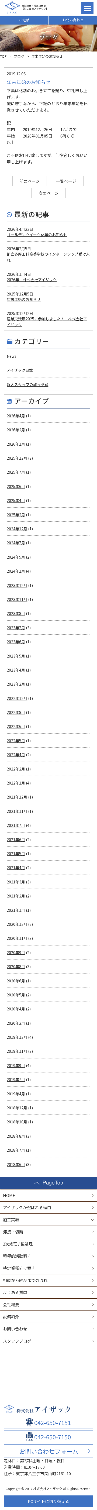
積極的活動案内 (17, 1256)
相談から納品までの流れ (25, 1280)
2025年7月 (16, 472)
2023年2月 (16, 684)
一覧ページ (66, 181)
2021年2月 (16, 896)
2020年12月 (17, 924)
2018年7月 (16, 1150)
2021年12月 (17, 797)
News (11, 356)
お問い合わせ (72, 20)
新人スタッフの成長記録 (27, 384)
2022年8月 (16, 712)
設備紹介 (11, 1316)
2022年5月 (16, 740)
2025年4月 (16, 500)
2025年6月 (16, 486)
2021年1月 (16, 910)
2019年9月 (16, 1065)
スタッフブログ (17, 1341)
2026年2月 (16, 429)
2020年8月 (16, 966)
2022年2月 (16, 769)
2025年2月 (16, 514)
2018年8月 (16, 1136)
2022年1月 (16, 783)
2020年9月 (16, 952)
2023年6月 (16, 641)
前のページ (29, 181)
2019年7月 (16, 1079)
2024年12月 (17, 528)
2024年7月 (16, 542)
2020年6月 (16, 980)
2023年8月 (16, 613)
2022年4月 (16, 754)
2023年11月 (17, 599)
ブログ (19, 56)
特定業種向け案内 (19, 1268)
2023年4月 (16, 670)
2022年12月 (17, 698)
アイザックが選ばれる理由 (27, 1207)
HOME (9, 1195)
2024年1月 (16, 571)
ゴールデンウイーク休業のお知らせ (37, 234)
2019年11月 (17, 1051)
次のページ (49, 193)
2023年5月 (16, 656)
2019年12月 (17, 1037)
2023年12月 (17, 585)
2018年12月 (17, 1107)
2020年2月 (16, 1023)
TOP (3, 56)
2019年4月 (16, 1093)
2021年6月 (16, 839)
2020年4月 (16, 1009)
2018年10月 (17, 1121)
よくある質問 (15, 1292)
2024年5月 (16, 557)
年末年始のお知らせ (24, 299)
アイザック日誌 (20, 370)
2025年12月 (17, 458)
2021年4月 (16, 867)
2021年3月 (16, 882)
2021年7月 (16, 825)
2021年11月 (17, 811)
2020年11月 (17, 938)
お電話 (24, 20)
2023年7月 (16, 627)
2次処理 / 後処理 (18, 1244)
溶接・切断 (13, 1231)
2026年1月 (16, 444)
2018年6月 (16, 1164)
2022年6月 (16, 726)
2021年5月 (16, 853)
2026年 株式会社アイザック (32, 279)
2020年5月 (16, 995)
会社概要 (11, 1304)
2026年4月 (16, 415)
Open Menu (87, 8)
